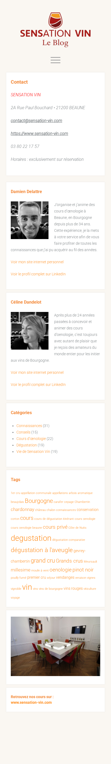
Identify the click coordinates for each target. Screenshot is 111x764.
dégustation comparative (68, 540)
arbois (73, 493)
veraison (80, 578)
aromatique (85, 493)
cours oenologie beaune (26, 528)
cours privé (55, 527)
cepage (69, 502)
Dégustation (26, 445)
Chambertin (82, 502)
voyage (15, 597)
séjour (51, 578)
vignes (91, 578)
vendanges (65, 577)
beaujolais (17, 502)
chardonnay (22, 509)
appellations (60, 493)
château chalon (45, 510)
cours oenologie (85, 519)
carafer (58, 502)
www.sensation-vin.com (31, 702)
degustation (31, 538)
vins (35, 589)
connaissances (66, 510)
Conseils (23, 432)
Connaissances (29, 426)
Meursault (90, 561)
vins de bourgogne (51, 589)
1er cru (15, 493)
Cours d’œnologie (31, 438)
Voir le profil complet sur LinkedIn (38, 274)
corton (15, 519)
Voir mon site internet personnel (37, 262)
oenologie (61, 570)
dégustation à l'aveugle (42, 550)
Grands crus (69, 561)
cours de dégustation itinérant (54, 519)
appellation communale (36, 493)
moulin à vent (40, 570)
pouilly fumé (18, 578)
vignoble (16, 589)
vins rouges (73, 588)
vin (27, 587)
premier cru (36, 577)
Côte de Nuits (77, 528)
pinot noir (82, 570)
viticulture (90, 589)
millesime (20, 570)
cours (26, 518)
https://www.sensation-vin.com (39, 133)
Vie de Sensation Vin (33, 451)
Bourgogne (39, 501)
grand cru (43, 560)
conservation (88, 509)
